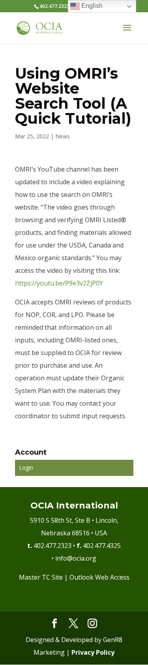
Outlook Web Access (99, 577)
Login (26, 467)
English (91, 5)
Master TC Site (41, 577)
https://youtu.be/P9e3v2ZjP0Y (59, 283)
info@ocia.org (75, 558)
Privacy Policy (92, 652)
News (62, 136)
